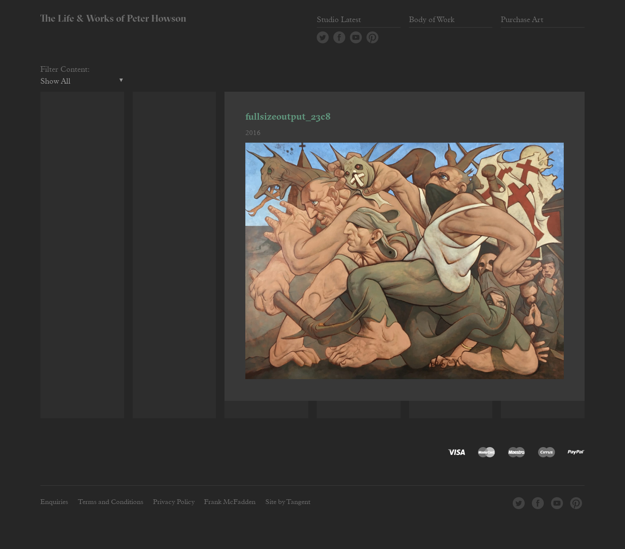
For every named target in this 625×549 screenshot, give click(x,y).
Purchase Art (522, 20)
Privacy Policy (174, 502)
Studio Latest (339, 20)
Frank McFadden (230, 502)
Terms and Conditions (110, 502)
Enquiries (54, 502)
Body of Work (432, 20)
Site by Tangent (287, 502)
